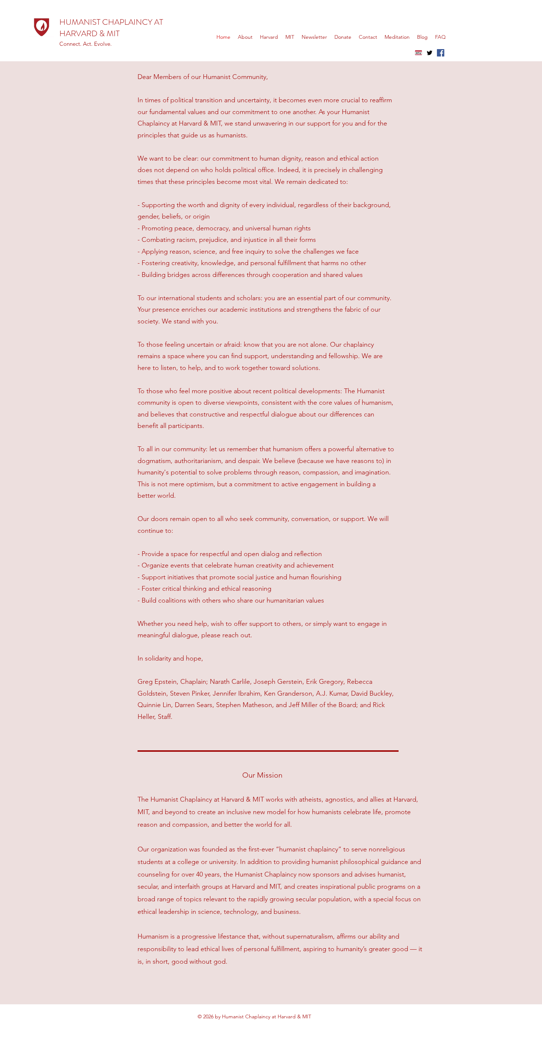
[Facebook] (440, 52)
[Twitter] (429, 52)
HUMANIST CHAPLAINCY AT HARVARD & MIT (111, 27)
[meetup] (418, 52)
